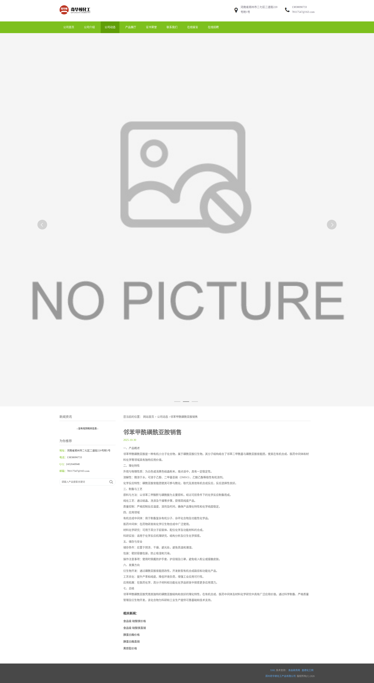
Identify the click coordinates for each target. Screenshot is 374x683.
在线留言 (192, 27)
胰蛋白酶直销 (131, 641)
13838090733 (299, 7)
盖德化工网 (307, 670)
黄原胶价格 (130, 648)
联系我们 (172, 27)
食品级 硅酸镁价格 (134, 621)
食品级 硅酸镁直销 (134, 628)
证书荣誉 (151, 27)
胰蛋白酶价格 (131, 634)
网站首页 (148, 416)
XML (272, 670)
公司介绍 (89, 27)
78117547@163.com (303, 12)
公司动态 (110, 27)
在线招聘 (213, 27)
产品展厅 (130, 27)
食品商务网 (294, 670)
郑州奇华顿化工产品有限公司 (280, 676)
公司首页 (68, 27)
